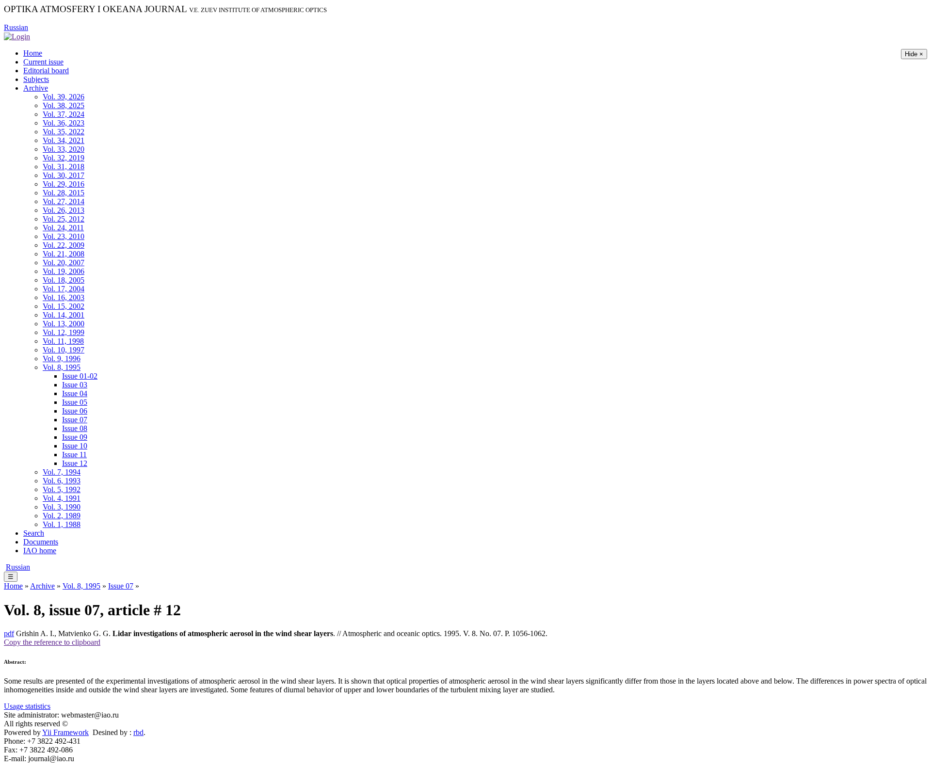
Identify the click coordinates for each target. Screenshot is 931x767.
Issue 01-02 (79, 376)
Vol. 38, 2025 (63, 105)
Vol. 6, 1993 (61, 481)
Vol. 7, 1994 (61, 472)
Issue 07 (74, 419)
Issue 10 (74, 446)
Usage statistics (27, 706)
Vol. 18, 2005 (63, 280)
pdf (9, 633)
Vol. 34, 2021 (63, 140)
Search (33, 533)
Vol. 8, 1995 (61, 367)
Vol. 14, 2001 (63, 315)
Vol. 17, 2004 (63, 289)
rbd (138, 732)
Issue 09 (74, 437)
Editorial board (46, 70)
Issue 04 (74, 393)
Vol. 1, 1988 (61, 524)
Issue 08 (74, 428)
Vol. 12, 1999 (63, 332)
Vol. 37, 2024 (63, 114)
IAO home (39, 550)
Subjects (36, 79)
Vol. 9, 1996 (61, 358)
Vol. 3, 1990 (61, 507)
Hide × (914, 54)
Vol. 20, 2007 (63, 262)
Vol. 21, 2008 (63, 254)
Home (32, 53)
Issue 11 (74, 454)
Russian (16, 27)
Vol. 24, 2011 (63, 228)
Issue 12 (74, 463)
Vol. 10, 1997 (63, 350)
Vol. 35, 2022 (63, 132)
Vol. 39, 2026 (63, 97)
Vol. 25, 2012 (63, 219)
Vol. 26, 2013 (63, 210)
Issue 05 (74, 402)
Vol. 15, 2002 (63, 306)
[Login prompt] (17, 36)
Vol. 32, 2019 (63, 158)
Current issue (43, 62)
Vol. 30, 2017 (63, 175)
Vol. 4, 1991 (61, 498)
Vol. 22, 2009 (63, 245)
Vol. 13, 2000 (63, 324)
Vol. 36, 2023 (63, 123)
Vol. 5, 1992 (61, 489)
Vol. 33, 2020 (63, 149)
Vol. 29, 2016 (63, 184)
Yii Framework (65, 732)
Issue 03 (74, 385)
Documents (40, 542)
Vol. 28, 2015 (63, 193)
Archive (35, 88)
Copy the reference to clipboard (52, 642)
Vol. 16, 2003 (63, 297)
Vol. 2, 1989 (61, 515)
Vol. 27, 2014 (63, 201)
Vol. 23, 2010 (63, 236)
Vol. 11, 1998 (63, 341)
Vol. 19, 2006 (63, 271)
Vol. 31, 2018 (63, 166)
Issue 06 (74, 411)
